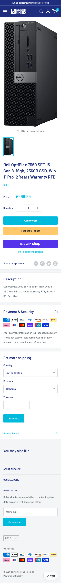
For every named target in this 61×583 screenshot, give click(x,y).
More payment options (30, 251)
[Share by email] (55, 263)
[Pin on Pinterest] (42, 263)
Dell (6, 184)
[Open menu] (5, 11)
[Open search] (41, 11)
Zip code (8, 397)
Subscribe (14, 521)
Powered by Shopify (13, 575)
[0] (55, 11)
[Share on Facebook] (36, 263)
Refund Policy (11, 433)
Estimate (13, 418)
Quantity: (8, 207)
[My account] (48, 11)
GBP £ (8, 538)
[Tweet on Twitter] (48, 263)
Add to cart (30, 220)
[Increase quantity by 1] (37, 208)
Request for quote (30, 230)
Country (7, 365)
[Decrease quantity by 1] (19, 208)
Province (8, 381)
